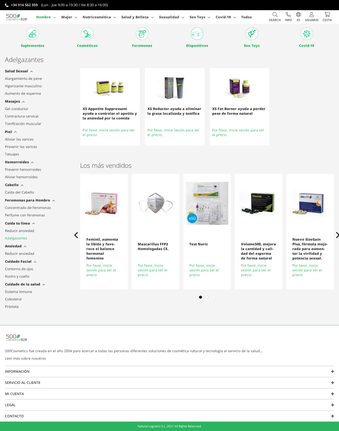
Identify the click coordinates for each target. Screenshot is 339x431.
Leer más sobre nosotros (25, 358)
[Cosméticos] (87, 34)
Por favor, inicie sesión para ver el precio (101, 270)
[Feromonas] (142, 34)
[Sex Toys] (251, 34)
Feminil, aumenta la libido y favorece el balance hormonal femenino (102, 248)
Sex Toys (252, 45)
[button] (288, 17)
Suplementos (32, 45)
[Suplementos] (32, 34)
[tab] (31, 72)
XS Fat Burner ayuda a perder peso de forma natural (239, 111)
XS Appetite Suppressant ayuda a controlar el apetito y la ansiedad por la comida (110, 113)
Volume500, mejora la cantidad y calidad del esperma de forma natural (258, 251)
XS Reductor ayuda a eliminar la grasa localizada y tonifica (174, 111)
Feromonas (142, 45)
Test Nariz (198, 244)
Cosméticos (87, 45)
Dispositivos (197, 45)
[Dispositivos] (197, 34)
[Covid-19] (306, 34)
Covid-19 (306, 45)
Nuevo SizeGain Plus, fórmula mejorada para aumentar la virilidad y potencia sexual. (310, 248)
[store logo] (16, 17)
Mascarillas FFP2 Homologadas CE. (153, 246)
